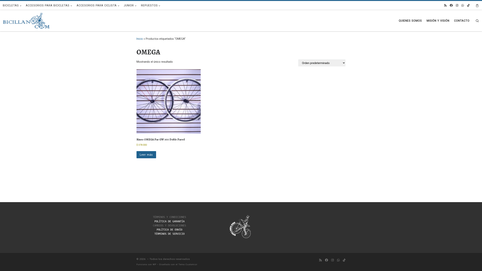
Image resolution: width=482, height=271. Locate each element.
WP (154, 264)
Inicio (140, 38)
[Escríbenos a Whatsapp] (462, 5)
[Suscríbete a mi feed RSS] (445, 5)
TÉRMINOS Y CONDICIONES (169, 216)
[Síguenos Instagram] (457, 5)
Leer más (146, 154)
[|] (26, 19)
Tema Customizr (187, 264)
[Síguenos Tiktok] (468, 5)
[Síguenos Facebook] (451, 5)
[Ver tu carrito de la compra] (477, 5)
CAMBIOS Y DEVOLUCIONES (169, 225)
